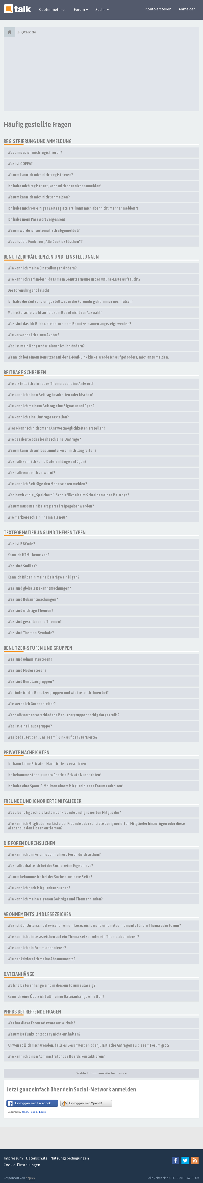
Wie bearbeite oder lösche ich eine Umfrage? (44, 439)
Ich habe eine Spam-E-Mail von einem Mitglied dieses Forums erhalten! (65, 786)
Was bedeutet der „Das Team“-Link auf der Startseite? (53, 737)
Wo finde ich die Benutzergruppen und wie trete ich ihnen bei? (58, 692)
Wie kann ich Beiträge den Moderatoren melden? (47, 484)
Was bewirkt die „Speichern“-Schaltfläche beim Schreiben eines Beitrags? (68, 495)
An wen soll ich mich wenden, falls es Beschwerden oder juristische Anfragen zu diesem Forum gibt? (89, 1045)
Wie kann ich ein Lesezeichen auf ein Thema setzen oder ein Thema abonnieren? (73, 936)
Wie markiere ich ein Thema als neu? (37, 517)
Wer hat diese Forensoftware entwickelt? (41, 1023)
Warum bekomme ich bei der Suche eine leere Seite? (50, 876)
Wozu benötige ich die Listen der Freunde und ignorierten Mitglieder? (64, 812)
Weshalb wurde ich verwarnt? (31, 472)
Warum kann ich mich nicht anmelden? (39, 197)
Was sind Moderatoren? (27, 670)
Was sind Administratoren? (30, 659)
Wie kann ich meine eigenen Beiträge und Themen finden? (55, 899)
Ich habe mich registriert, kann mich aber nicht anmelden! (55, 186)
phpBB (30, 1178)
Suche (101, 9)
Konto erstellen (158, 9)
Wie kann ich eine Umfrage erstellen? (38, 417)
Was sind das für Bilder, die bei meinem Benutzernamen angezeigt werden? (69, 323)
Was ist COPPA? (20, 163)
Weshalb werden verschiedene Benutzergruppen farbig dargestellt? (63, 715)
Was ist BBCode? (21, 543)
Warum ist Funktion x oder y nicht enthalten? (44, 1034)
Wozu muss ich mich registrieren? (35, 152)
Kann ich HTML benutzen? (28, 555)
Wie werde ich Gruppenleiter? (31, 703)
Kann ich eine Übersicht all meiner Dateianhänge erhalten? (56, 996)
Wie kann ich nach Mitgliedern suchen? (39, 888)
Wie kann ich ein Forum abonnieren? (37, 947)
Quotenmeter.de (52, 9)
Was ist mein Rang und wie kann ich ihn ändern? (46, 346)
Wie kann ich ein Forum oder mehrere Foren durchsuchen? (54, 854)
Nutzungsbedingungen (70, 1158)
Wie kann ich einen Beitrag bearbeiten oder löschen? (50, 394)
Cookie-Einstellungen (22, 1164)
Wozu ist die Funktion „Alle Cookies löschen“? (45, 241)
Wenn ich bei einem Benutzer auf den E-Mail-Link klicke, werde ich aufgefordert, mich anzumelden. (88, 357)
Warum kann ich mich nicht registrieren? (40, 174)
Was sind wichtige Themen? (30, 610)
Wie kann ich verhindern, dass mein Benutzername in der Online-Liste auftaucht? (74, 279)
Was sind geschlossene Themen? (35, 621)
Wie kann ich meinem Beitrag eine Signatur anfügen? (51, 406)
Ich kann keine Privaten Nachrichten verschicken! (47, 763)
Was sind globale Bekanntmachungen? (39, 588)
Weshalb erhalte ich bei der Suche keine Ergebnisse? (50, 865)
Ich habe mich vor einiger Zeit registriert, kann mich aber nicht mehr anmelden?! (73, 208)
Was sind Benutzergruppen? (31, 681)
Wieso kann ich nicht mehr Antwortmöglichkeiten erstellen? (56, 428)
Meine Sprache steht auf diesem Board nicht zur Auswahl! (55, 312)
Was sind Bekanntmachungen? (33, 599)
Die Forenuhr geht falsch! (28, 290)
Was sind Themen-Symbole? (31, 632)
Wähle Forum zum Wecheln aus (100, 1073)
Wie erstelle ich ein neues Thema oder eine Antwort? (50, 383)
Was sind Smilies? (22, 566)
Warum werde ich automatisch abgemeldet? (44, 230)
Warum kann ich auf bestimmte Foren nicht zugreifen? (52, 450)
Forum (80, 9)
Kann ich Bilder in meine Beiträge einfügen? (43, 577)
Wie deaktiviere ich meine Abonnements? (41, 959)
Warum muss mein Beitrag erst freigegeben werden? (51, 506)
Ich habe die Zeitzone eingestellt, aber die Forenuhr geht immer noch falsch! (70, 301)
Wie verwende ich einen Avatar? (33, 335)
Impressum (13, 1158)
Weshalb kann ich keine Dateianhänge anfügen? (47, 461)
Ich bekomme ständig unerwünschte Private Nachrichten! (54, 775)
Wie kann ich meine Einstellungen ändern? (42, 268)
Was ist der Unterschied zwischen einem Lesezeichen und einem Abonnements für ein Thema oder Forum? (94, 925)
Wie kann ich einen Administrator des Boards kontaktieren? (56, 1056)
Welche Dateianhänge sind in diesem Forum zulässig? (51, 985)
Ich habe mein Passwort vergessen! (36, 219)
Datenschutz (36, 1158)
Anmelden (187, 9)
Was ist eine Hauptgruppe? (30, 726)
